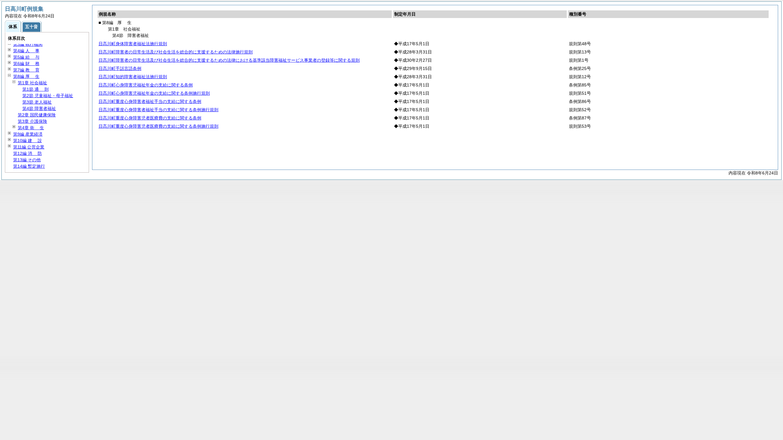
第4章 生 (31, 127)
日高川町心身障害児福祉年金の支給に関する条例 (145, 84)
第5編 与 (26, 57)
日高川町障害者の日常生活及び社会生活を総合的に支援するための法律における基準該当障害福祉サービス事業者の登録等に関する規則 (229, 60)
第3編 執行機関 (28, 44)
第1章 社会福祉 (32, 82)
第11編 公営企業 (28, 147)
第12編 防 (27, 153)
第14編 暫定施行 (29, 166)
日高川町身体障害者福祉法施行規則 (132, 43)
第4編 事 (26, 50)
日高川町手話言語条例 (119, 68)
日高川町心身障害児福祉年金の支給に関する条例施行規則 (154, 93)
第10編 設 (27, 140)
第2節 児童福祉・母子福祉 (47, 95)
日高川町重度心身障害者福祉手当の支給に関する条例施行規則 (158, 109)
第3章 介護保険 (32, 121)
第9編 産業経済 (28, 134)
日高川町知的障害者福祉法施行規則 (132, 76)
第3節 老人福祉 (37, 102)
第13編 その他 (27, 159)
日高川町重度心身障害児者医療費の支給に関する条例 (149, 118)
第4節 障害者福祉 (39, 108)
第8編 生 (26, 76)
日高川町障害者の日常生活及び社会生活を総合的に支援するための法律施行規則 (175, 52)
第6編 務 (26, 63)
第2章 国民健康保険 (37, 114)
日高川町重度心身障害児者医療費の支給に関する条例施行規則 (158, 126)
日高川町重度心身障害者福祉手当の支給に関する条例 (149, 101)
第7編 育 (26, 70)
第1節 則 (35, 89)
